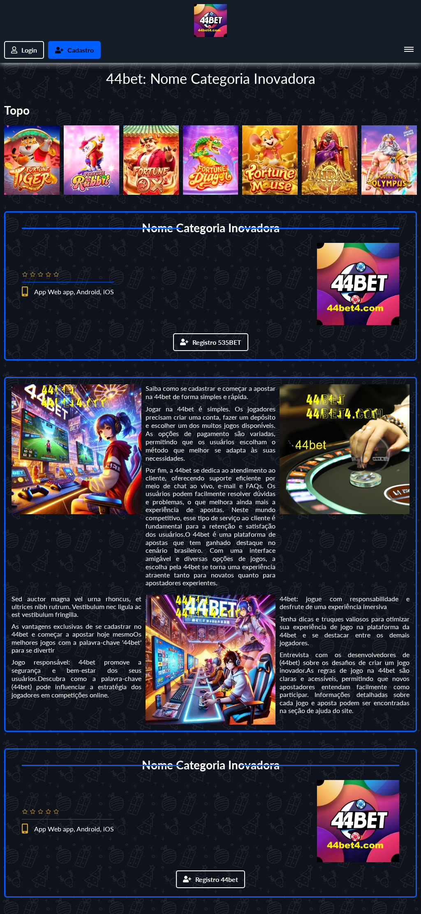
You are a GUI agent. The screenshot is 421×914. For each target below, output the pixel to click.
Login (29, 50)
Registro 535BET (216, 342)
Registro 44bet (216, 879)
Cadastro (80, 50)
